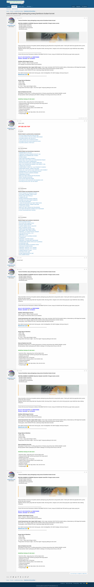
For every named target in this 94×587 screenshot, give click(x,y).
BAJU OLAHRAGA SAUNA (25, 227)
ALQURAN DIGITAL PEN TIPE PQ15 (27, 138)
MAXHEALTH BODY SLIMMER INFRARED (28, 172)
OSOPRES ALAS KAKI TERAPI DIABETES (28, 200)
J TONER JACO (22, 237)
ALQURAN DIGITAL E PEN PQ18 (26, 142)
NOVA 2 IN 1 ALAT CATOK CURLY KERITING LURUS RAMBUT (33, 170)
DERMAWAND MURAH (24, 174)
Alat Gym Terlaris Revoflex (25, 224)
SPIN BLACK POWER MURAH (26, 246)
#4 (86, 269)
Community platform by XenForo (47, 585)
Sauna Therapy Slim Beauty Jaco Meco (28, 193)
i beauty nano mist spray (25, 165)
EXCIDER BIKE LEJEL (23, 243)
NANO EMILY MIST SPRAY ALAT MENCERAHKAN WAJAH (32, 160)
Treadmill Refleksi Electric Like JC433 (27, 226)
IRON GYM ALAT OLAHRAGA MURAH (28, 236)
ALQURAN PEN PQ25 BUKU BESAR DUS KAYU (30, 141)
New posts (8, 8)
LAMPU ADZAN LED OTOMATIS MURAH (28, 139)
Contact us (62, 583)
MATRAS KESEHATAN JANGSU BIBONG (28, 198)
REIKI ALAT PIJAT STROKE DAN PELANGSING (29, 175)
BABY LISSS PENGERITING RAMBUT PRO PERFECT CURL (32, 164)
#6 (86, 472)
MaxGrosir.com (22, 74)
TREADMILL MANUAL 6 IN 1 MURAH (28, 249)
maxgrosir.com (10, 15)
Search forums (15, 8)
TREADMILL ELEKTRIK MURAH (26, 239)
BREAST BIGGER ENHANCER (25, 177)
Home (8, 6)
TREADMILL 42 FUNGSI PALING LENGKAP (29, 231)
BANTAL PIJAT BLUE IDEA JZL (26, 195)
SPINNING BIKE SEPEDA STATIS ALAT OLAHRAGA (30, 241)
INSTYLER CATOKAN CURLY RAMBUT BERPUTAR (30, 162)
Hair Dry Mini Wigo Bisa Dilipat (26, 178)
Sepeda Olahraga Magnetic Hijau (27, 228)
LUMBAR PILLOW (23, 197)
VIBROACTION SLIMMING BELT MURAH (28, 155)
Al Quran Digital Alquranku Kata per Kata (28, 135)
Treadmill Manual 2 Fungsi (25, 250)
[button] (25, 6)
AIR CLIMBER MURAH (24, 254)
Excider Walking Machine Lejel (26, 253)
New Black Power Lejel (24, 251)
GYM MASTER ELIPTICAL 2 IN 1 (26, 233)
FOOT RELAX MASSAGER (25, 201)
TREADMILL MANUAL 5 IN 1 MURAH (28, 247)
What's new (21, 6)
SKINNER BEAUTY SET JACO (25, 152)
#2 (86, 121)
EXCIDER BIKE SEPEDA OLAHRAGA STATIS (29, 244)
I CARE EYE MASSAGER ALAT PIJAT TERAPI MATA (30, 203)
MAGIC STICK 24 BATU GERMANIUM (27, 161)
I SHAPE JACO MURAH (24, 205)
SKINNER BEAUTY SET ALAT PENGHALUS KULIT (30, 171)
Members (29, 6)
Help (81, 583)
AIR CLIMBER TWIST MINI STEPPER (27, 230)
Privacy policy (76, 583)
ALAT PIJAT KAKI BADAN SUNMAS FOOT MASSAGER (31, 208)
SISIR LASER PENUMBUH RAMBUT (27, 158)
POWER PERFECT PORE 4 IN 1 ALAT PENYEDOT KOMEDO (32, 167)
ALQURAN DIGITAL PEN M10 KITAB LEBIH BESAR (30, 137)
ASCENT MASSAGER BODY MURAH (27, 210)
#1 (86, 18)
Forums (14, 6)
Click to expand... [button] (52, 41)
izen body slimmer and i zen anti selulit (28, 181)
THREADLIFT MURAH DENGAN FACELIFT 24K (29, 154)
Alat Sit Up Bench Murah (25, 221)
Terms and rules (69, 583)
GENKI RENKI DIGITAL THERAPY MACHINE (29, 168)
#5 (86, 370)
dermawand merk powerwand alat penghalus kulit (31, 180)
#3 (86, 257)
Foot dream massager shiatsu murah (28, 194)
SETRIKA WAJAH (23, 157)
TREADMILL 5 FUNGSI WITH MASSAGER (28, 240)
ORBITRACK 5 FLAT (23, 234)
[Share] (84, 18)
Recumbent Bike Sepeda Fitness (26, 223)
